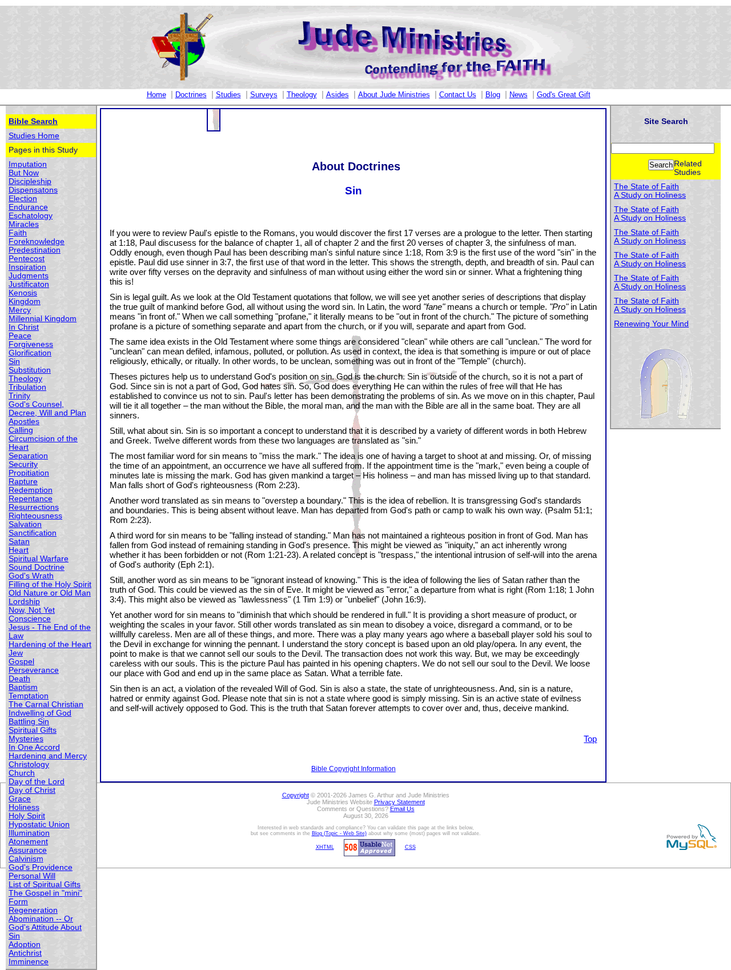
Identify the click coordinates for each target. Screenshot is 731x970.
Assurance (28, 850)
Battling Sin (29, 721)
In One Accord (34, 747)
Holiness (24, 807)
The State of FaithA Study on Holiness (650, 190)
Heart (19, 550)
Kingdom (25, 301)
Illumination (29, 833)
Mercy (20, 310)
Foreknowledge (37, 241)
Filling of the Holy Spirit (50, 584)
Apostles (24, 421)
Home (156, 94)
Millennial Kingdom (43, 318)
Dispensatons (33, 190)
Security (23, 464)
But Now (24, 173)
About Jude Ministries (394, 94)
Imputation (28, 164)
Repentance (31, 498)
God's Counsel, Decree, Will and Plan (47, 408)
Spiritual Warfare (39, 558)
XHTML (325, 847)
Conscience (30, 618)
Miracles (24, 224)
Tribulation (27, 387)
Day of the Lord (37, 781)
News (518, 94)
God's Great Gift (564, 94)
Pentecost (27, 258)
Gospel (21, 661)
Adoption (25, 944)
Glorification (30, 353)
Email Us (402, 808)
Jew (16, 653)
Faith (18, 233)
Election (23, 198)
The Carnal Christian (46, 704)
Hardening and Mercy (48, 756)
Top (590, 739)
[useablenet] (368, 847)
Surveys (264, 94)
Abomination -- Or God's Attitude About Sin (45, 927)
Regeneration (33, 910)
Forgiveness (31, 344)
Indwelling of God (40, 713)
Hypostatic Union (39, 824)
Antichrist (25, 953)
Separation (28, 456)
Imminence (29, 961)
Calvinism (26, 859)
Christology (29, 764)
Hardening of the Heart (50, 644)
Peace (20, 336)
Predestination (35, 250)
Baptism (23, 687)
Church (22, 773)
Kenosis (23, 293)
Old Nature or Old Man (50, 593)
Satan (19, 541)
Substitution (30, 370)
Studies (228, 94)
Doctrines (191, 94)
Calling (21, 430)
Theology (302, 94)
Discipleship (30, 181)
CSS (410, 847)
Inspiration (27, 267)
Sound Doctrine (37, 567)
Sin (14, 361)
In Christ (24, 327)
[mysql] (690, 836)
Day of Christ (32, 790)
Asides (337, 94)
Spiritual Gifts (33, 730)
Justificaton (29, 284)
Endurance (28, 207)
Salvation (25, 524)
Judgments (29, 276)
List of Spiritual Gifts (45, 884)
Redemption (31, 490)
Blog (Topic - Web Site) (339, 833)
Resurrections (34, 507)
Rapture (23, 481)
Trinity (19, 396)
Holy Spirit (27, 816)
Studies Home (34, 135)
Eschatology (31, 215)
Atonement (28, 841)
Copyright (295, 795)
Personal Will (32, 876)
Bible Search (33, 121)
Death (19, 678)
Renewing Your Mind (651, 324)
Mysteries (26, 739)
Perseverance (34, 670)
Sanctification (33, 533)
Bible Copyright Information (353, 769)
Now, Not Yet (32, 610)
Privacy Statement (399, 802)
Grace (20, 799)
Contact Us (457, 94)
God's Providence (41, 867)
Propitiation (29, 473)
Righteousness (35, 516)
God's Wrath (31, 576)
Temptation (29, 696)
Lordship (24, 601)
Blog (492, 94)
